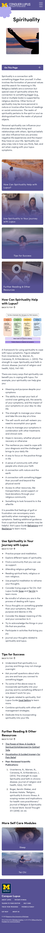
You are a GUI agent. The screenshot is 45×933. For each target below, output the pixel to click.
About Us (16, 912)
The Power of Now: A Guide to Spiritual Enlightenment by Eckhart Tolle (22, 746)
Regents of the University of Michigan (17, 916)
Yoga (21, 590)
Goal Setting (25, 700)
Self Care (27, 903)
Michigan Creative (17, 920)
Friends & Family (28, 907)
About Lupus (6, 900)
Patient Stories (20, 900)
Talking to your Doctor (11, 903)
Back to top (7, 307)
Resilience (7, 528)
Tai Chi (32, 590)
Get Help (5, 912)
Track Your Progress (10, 907)
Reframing (32, 525)
